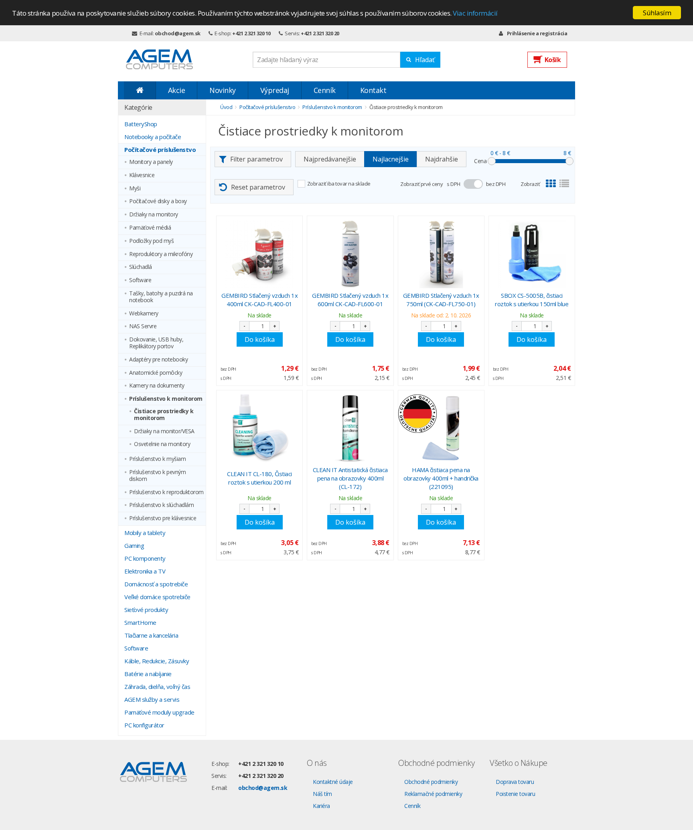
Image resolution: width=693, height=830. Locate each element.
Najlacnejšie (391, 159)
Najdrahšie (441, 159)
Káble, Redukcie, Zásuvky (156, 660)
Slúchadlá (140, 267)
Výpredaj (274, 90)
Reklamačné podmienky (433, 794)
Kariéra (321, 806)
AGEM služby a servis (151, 699)
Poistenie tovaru (515, 794)
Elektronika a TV (144, 571)
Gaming (134, 545)
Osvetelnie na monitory (162, 444)
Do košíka (260, 339)
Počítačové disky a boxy (158, 201)
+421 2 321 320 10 (251, 33)
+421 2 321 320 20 (320, 33)
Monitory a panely (151, 162)
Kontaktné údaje (333, 782)
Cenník (325, 90)
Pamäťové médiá (150, 227)
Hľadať (425, 59)
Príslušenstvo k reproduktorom (166, 492)
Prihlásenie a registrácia (537, 33)
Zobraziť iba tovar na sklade (339, 183)
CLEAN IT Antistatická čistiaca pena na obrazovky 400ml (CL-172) (350, 478)
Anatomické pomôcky (155, 373)
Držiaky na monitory (153, 214)
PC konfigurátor (144, 725)
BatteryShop (140, 123)
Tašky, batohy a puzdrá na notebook (161, 297)
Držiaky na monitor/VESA (164, 431)
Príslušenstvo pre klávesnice (162, 518)
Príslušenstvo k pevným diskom (157, 476)
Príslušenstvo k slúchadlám (161, 505)
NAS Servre (142, 326)
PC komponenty (145, 558)
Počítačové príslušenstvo (160, 149)
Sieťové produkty (146, 609)
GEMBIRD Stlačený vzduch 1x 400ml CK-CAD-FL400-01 (259, 299)
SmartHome (140, 622)
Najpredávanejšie (330, 159)
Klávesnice (141, 175)
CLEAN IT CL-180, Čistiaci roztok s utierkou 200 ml (259, 478)
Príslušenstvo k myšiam (157, 459)
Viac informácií (475, 13)
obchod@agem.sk (178, 33)
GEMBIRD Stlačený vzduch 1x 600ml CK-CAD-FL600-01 (350, 299)
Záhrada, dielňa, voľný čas (157, 686)
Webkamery (143, 313)
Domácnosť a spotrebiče (156, 584)
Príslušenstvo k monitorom (166, 399)
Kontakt (373, 90)
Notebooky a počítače (152, 136)
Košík (553, 59)
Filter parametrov (256, 159)
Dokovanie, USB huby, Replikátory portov (156, 343)
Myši (134, 188)
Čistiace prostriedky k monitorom (163, 415)
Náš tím (322, 794)
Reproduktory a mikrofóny (160, 254)
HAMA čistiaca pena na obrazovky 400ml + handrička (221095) (440, 478)
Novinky (222, 90)
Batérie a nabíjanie (148, 673)
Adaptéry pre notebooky (158, 359)
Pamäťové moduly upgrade (159, 712)
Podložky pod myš (151, 241)
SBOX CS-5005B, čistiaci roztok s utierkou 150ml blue (531, 299)
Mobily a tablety (144, 532)
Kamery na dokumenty (156, 385)
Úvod (226, 107)
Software (140, 280)
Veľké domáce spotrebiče (157, 596)
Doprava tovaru (515, 782)
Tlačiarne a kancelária (151, 635)
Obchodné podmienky (431, 782)
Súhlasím (657, 12)
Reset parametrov (258, 187)
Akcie (176, 90)
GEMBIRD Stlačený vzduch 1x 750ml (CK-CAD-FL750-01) (441, 299)
